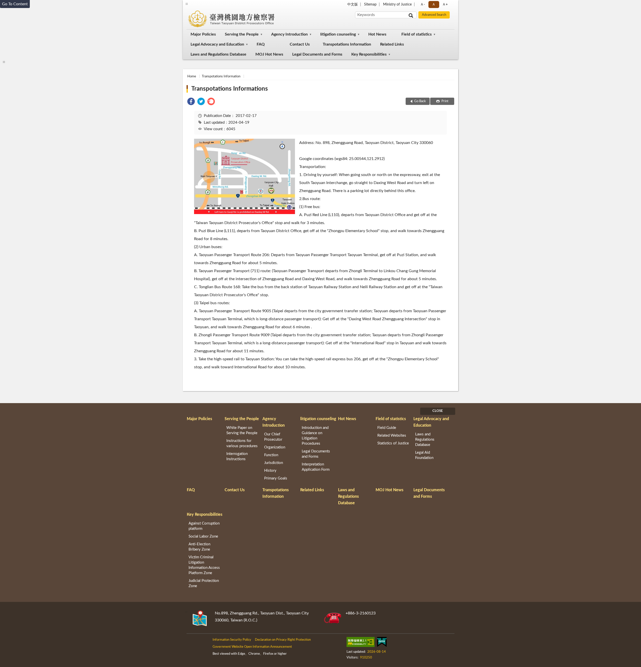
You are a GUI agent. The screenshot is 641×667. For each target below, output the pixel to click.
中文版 (352, 4)
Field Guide (386, 428)
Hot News (377, 34)
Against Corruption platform (204, 526)
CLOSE (437, 411)
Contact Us (300, 44)
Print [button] (444, 101)
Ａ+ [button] (445, 4)
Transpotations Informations (229, 89)
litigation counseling (338, 34)
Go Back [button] (420, 101)
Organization (274, 447)
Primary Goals (275, 478)
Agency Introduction (289, 34)
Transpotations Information (347, 44)
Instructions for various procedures (242, 443)
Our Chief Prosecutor (273, 436)
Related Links (392, 44)
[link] (191, 102)
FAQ (261, 44)
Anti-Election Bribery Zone (199, 546)
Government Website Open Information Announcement (252, 646)
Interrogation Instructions (237, 456)
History (270, 470)
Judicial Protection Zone (204, 583)
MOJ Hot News (269, 54)
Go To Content (15, 4)
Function (271, 455)
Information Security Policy (232, 639)
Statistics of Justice (393, 443)
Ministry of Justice (397, 4)
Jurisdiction (273, 463)
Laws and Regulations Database (218, 54)
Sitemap (370, 4)
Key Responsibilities (369, 54)
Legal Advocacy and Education (217, 44)
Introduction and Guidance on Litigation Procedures (315, 435)
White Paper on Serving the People (241, 430)
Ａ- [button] (422, 4)
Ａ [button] (433, 4)
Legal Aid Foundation (424, 455)
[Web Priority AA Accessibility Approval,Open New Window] (361, 643)
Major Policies (203, 34)
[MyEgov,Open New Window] (382, 643)
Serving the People (242, 34)
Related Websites (391, 435)
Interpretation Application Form (316, 466)
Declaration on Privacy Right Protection (283, 639)
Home (191, 76)
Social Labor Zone (203, 536)
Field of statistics (416, 34)
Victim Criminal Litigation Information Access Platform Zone (204, 565)
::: (187, 3)
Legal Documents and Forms (317, 54)
